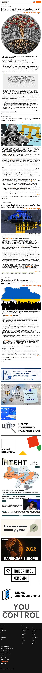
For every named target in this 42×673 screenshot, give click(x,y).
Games (23, 634)
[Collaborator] (21, 413)
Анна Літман (37, 194)
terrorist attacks (31, 180)
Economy (34, 631)
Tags (2, 639)
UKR (34, 1)
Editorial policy (4, 657)
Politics (33, 640)
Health (33, 634)
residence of (29, 266)
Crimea (17, 349)
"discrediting (7, 340)
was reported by (8, 238)
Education (24, 633)
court (7, 111)
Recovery (24, 641)
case (37, 254)
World (33, 643)
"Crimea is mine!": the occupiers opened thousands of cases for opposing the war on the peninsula (19, 282)
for (14, 325)
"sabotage (11, 159)
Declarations (3, 637)
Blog (33, 627)
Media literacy (35, 637)
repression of (12, 187)
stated (7, 154)
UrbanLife (34, 641)
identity (23, 189)
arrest (7, 273)
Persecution (23, 246)
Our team (2, 655)
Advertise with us (4, 661)
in (7, 107)
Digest (23, 631)
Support (39, 1)
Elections (34, 633)
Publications (3, 630)
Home (2, 4)
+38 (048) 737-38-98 (5, 652)
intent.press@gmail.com (5, 650)
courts (20, 168)
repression (4, 198)
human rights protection (26, 196)
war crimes (31, 273)
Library (23, 637)
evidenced (8, 59)
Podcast (23, 640)
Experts (2, 632)
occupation (36, 196)
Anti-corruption (25, 627)
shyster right (13, 111)
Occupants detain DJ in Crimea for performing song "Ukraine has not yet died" (20, 206)
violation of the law (6, 359)
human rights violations (11, 357)
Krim (3, 111)
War (8, 4)
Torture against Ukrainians (12, 196)
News (6, 4)
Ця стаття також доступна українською (31, 12)
